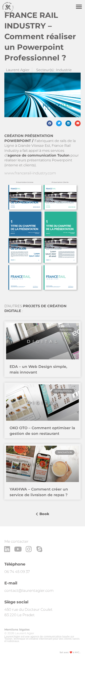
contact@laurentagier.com (29, 590)
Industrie (64, 70)
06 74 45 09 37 (17, 571)
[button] (79, 7)
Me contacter (16, 541)
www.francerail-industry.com (30, 173)
